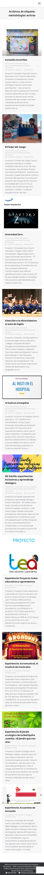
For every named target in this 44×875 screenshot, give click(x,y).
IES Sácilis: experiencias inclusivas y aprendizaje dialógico (19, 480)
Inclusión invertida (16, 59)
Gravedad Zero (14, 234)
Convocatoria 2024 (12, 64)
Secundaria (9, 585)
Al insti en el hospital (17, 403)
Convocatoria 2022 (12, 328)
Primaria (8, 671)
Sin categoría (10, 411)
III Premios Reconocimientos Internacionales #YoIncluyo (17, 66)
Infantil (7, 746)
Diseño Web (15, 871)
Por (13, 70)
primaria (8, 332)
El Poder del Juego (15, 147)
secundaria (9, 491)
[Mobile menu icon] (39, 3)
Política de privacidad (12, 869)
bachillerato (9, 487)
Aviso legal (25, 869)
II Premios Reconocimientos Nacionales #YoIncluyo (20, 329)
